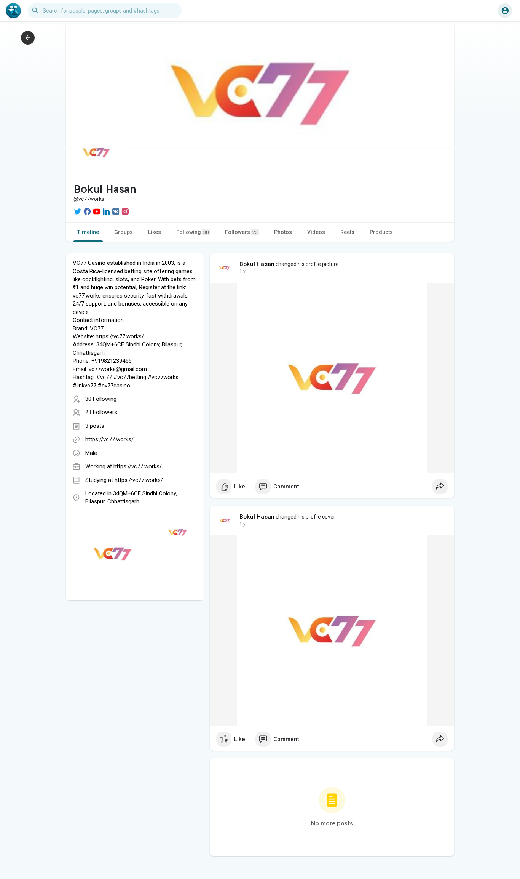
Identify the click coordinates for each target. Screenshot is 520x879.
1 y (242, 271)
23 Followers (101, 412)
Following (192, 232)
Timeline (88, 232)
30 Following (100, 398)
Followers (241, 232)
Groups (123, 232)
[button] (505, 10)
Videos (316, 232)
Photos (283, 232)
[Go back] (28, 38)
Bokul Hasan (256, 264)
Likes (154, 232)
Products (381, 232)
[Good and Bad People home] (13, 10)
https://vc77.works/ (109, 439)
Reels (347, 232)
